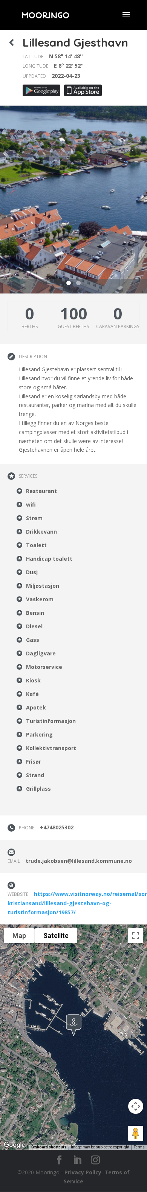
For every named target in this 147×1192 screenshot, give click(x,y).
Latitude (33, 56)
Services (28, 476)
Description (33, 356)
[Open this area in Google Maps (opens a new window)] (14, 1145)
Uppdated (34, 76)
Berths (29, 326)
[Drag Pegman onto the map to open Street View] (135, 1133)
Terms (139, 1147)
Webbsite (18, 894)
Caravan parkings (117, 326)
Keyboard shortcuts (48, 1147)
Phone (26, 827)
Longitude (35, 66)
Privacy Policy (82, 1172)
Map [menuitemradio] (19, 935)
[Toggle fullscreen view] (135, 935)
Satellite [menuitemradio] (56, 935)
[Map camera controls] (135, 1106)
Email (14, 861)
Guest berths (73, 326)
